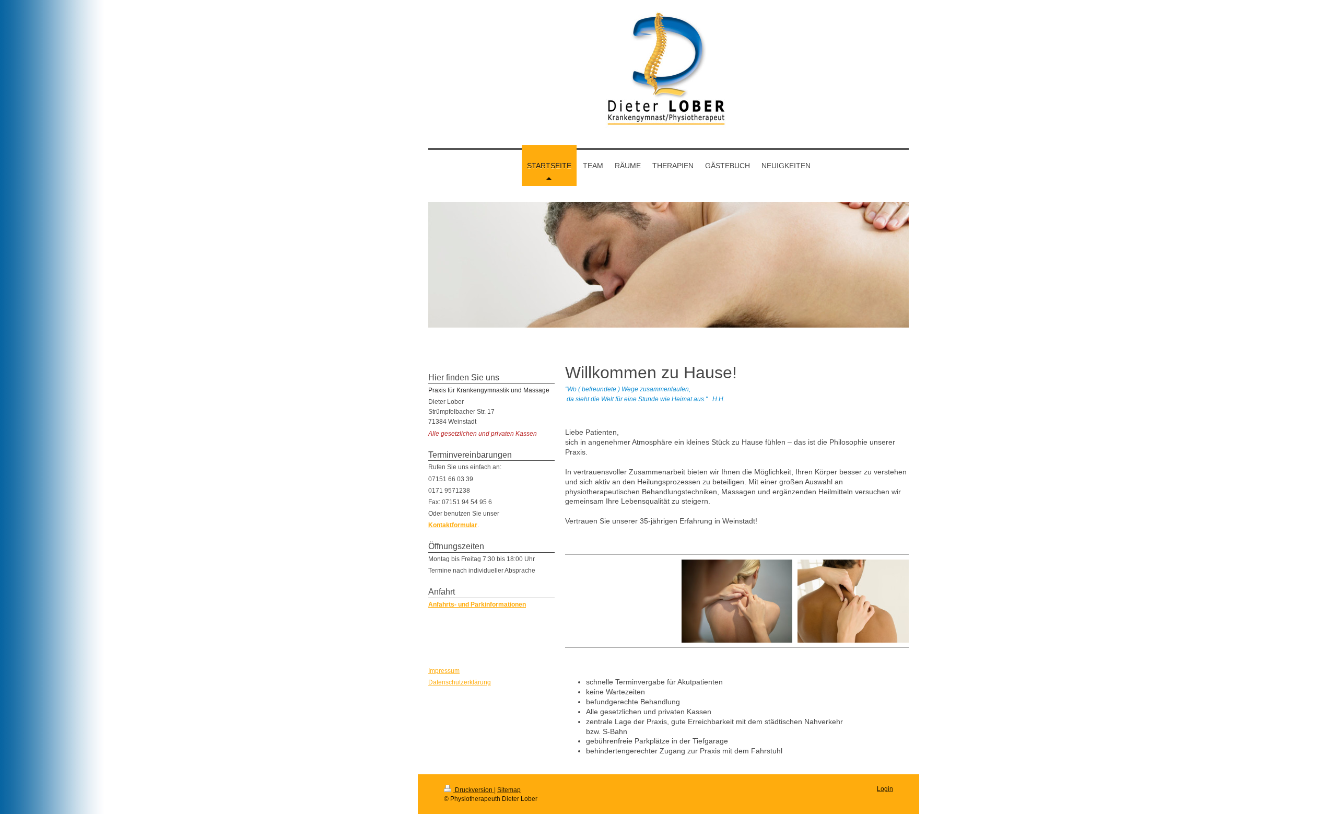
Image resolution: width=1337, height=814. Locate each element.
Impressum (444, 671)
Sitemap (509, 790)
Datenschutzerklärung (459, 682)
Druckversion (473, 790)
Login (885, 789)
